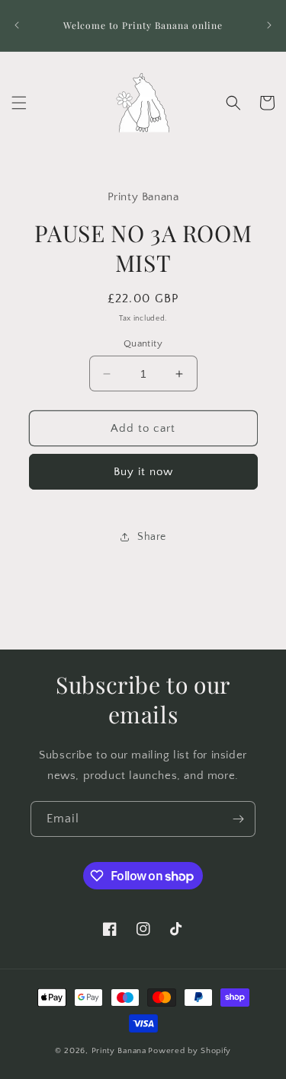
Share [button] (151, 537)
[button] (19, 103)
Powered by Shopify (189, 1050)
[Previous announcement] (17, 25)
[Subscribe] (238, 819)
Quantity (143, 343)
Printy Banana (119, 1050)
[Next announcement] (269, 25)
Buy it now (143, 471)
